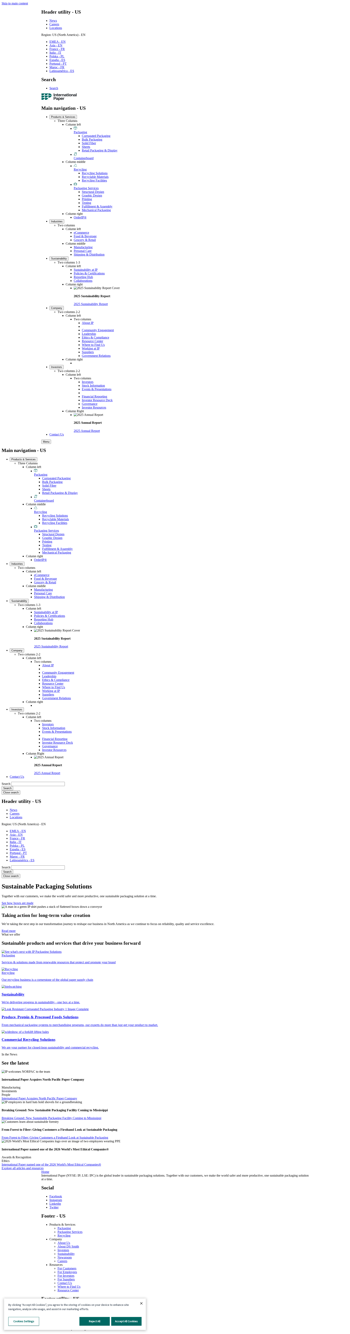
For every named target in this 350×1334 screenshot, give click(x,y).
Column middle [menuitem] (75, 162)
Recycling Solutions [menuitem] (95, 173)
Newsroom (65, 1257)
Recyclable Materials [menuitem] (95, 177)
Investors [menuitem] (56, 367)
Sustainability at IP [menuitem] (86, 269)
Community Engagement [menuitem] (98, 330)
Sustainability (66, 1253)
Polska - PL (56, 56)
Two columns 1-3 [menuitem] (69, 262)
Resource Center (68, 1290)
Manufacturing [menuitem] (83, 247)
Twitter (54, 1207)
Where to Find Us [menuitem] (93, 344)
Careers (54, 24)
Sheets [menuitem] (86, 146)
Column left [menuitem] (73, 124)
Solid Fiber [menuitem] (89, 143)
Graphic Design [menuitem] (92, 195)
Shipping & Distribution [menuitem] (89, 254)
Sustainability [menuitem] (59, 258)
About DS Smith (68, 1246)
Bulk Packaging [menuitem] (92, 139)
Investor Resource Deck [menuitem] (97, 400)
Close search (11, 792)
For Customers (67, 1268)
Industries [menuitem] (57, 221)
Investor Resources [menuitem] (94, 407)
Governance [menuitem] (89, 404)
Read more (9, 931)
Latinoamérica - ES (61, 71)
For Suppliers (66, 1279)
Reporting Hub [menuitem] (83, 277)
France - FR (57, 49)
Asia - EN (55, 45)
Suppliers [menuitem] (88, 352)
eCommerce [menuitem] (81, 232)
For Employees (67, 1272)
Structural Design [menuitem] (93, 192)
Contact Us (65, 1283)
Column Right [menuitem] (75, 411)
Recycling (64, 1235)
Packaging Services (70, 1232)
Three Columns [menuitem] (67, 121)
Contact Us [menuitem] (56, 434)
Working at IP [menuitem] (91, 348)
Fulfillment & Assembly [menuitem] (97, 206)
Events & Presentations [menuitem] (96, 389)
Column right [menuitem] (74, 213)
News (53, 20)
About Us (64, 1243)
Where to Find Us (69, 1286)
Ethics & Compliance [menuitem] (95, 337)
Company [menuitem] (56, 308)
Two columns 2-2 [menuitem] (69, 312)
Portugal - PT (58, 63)
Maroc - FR (56, 67)
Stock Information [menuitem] (93, 385)
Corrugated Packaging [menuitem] (96, 136)
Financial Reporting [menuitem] (94, 396)
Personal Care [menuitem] (83, 251)
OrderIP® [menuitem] (80, 217)
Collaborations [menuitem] (83, 280)
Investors (63, 1250)
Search (53, 88)
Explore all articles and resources (23, 1168)
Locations (55, 28)
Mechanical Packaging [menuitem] (96, 210)
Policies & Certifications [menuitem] (89, 273)
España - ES (57, 60)
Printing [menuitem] (87, 199)
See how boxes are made (17, 903)
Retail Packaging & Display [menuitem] (99, 150)
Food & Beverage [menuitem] (85, 236)
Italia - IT (55, 52)
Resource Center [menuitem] (92, 341)
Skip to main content (15, 3)
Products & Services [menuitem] (63, 116)
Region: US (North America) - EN (63, 35)
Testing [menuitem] (86, 202)
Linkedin (55, 1203)
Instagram (55, 1200)
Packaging (64, 1228)
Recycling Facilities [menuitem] (94, 180)
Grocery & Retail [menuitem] (85, 240)
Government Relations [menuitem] (96, 355)
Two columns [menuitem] (66, 225)
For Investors (66, 1275)
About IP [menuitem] (88, 323)
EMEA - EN (57, 41)
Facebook (55, 1196)
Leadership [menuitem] (89, 334)
